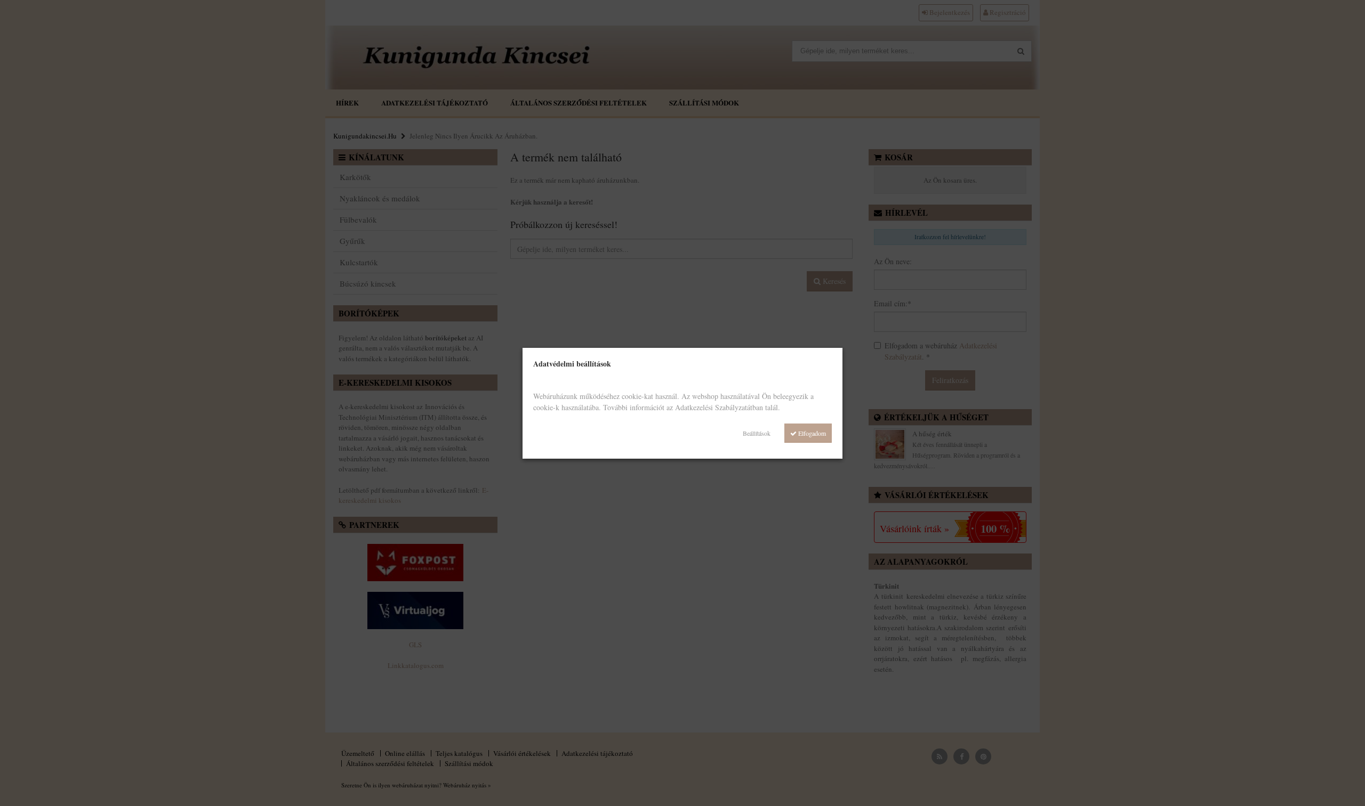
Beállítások (756, 433)
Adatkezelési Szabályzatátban (719, 407)
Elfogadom (811, 433)
